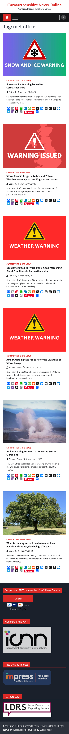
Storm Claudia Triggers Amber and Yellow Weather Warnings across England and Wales (32, 177)
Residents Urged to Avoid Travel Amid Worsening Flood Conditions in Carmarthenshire (34, 269)
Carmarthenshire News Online (34, 4)
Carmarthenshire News (18, 80)
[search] (63, 17)
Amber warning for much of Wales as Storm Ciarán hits (31, 453)
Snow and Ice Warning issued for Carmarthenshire (25, 86)
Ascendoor (19, 730)
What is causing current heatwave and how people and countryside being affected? (30, 544)
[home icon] (7, 17)
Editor (11, 92)
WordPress (46, 730)
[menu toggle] (15, 17)
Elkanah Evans (15, 367)
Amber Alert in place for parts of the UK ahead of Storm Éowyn (33, 361)
